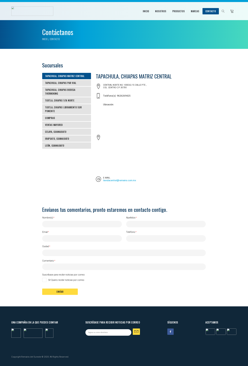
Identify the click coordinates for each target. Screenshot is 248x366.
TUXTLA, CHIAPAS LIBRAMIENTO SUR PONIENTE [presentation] (63, 109)
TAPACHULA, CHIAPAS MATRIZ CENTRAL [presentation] (64, 76)
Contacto (210, 11)
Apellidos (130, 217)
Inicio (146, 11)
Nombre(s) (47, 217)
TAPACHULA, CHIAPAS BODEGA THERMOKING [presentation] (60, 91)
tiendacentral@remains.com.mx (119, 180)
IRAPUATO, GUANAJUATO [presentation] (57, 138)
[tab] (66, 76)
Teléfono (130, 232)
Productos (178, 11)
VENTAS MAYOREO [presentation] (54, 125)
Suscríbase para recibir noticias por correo (63, 274)
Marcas (195, 11)
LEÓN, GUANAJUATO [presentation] (54, 145)
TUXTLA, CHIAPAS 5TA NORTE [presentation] (59, 100)
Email (45, 232)
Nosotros (160, 11)
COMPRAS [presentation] (50, 118)
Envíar (60, 291)
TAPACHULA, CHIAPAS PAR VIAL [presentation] (60, 83)
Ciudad (45, 246)
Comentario (48, 261)
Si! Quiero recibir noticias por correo (66, 280)
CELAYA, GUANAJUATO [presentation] (55, 131)
